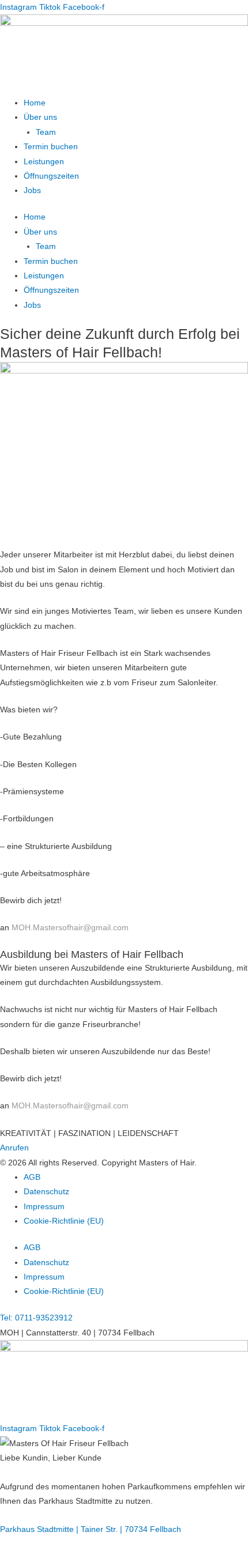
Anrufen (14, 1148)
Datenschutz (46, 1191)
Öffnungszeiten (51, 176)
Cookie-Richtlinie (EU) (64, 1221)
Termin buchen (51, 146)
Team (46, 132)
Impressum (44, 1206)
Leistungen (44, 161)
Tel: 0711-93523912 (36, 1318)
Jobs (32, 190)
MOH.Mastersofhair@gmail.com (70, 927)
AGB (32, 1177)
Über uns (40, 117)
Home (35, 103)
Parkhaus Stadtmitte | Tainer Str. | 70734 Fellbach (90, 1529)
